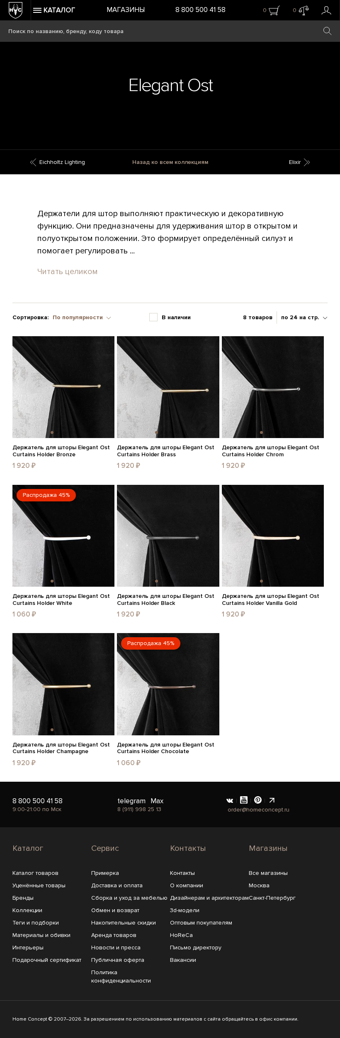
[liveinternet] (272, 801)
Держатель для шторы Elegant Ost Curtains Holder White (61, 600)
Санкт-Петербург (272, 897)
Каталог (27, 848)
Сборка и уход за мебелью (129, 897)
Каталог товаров (35, 873)
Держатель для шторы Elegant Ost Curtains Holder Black (165, 600)
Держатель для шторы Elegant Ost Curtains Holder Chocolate (165, 748)
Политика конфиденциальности (121, 976)
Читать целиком (67, 272)
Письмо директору (195, 947)
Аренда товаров (113, 935)
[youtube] (244, 801)
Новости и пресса (116, 947)
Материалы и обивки (41, 935)
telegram (131, 801)
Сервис (105, 848)
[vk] (230, 801)
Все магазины (268, 873)
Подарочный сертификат (46, 959)
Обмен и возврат (115, 910)
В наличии (176, 317)
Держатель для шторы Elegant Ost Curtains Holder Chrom (270, 451)
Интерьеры (28, 947)
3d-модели (184, 910)
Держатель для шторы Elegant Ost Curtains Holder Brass (165, 451)
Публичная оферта (117, 959)
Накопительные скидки (123, 922)
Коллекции (27, 910)
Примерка (105, 873)
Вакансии (183, 959)
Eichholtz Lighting (62, 162)
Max (157, 801)
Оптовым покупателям (201, 922)
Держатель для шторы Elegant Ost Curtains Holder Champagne (61, 748)
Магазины (126, 9)
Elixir (295, 162)
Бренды (23, 897)
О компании (186, 885)
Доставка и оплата (117, 885)
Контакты (188, 848)
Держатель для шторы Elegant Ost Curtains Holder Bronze (61, 451)
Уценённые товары (39, 885)
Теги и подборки (35, 922)
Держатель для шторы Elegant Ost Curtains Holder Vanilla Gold (270, 600)
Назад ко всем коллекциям (170, 162)
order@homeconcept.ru (258, 809)
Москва (259, 885)
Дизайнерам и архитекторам (209, 897)
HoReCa (181, 935)
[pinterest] (258, 801)
